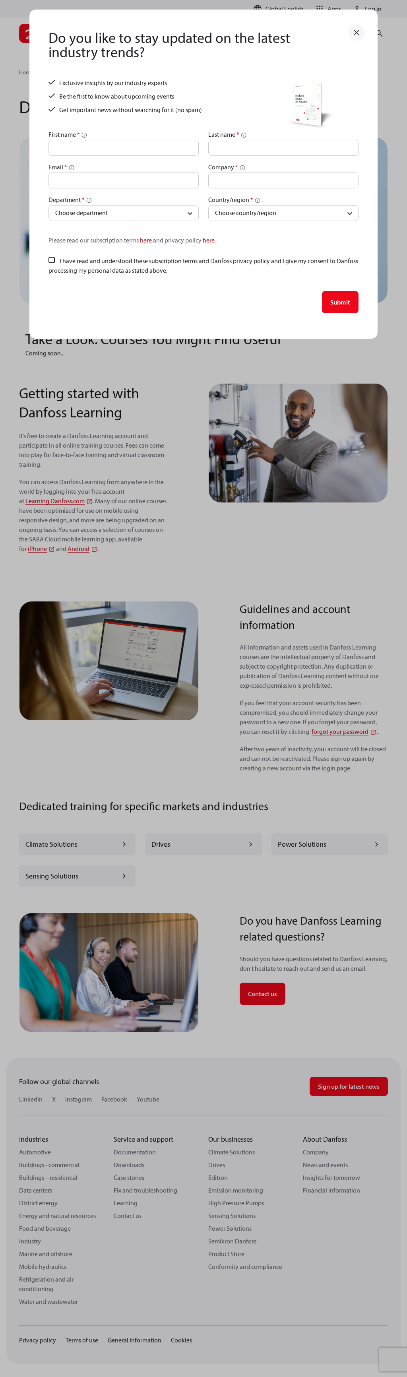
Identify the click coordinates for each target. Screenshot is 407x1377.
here (146, 240)
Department (66, 200)
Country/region (230, 200)
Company (223, 167)
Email (57, 167)
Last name (223, 134)
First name (64, 134)
